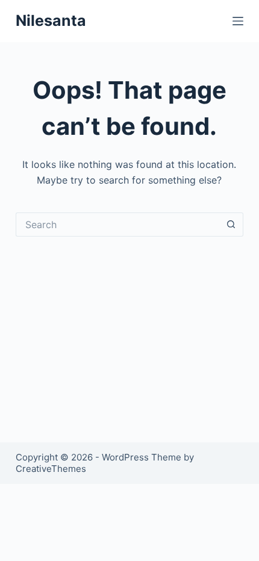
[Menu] (237, 21)
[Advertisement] (129, 324)
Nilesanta (51, 20)
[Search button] (231, 224)
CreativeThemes (51, 468)
